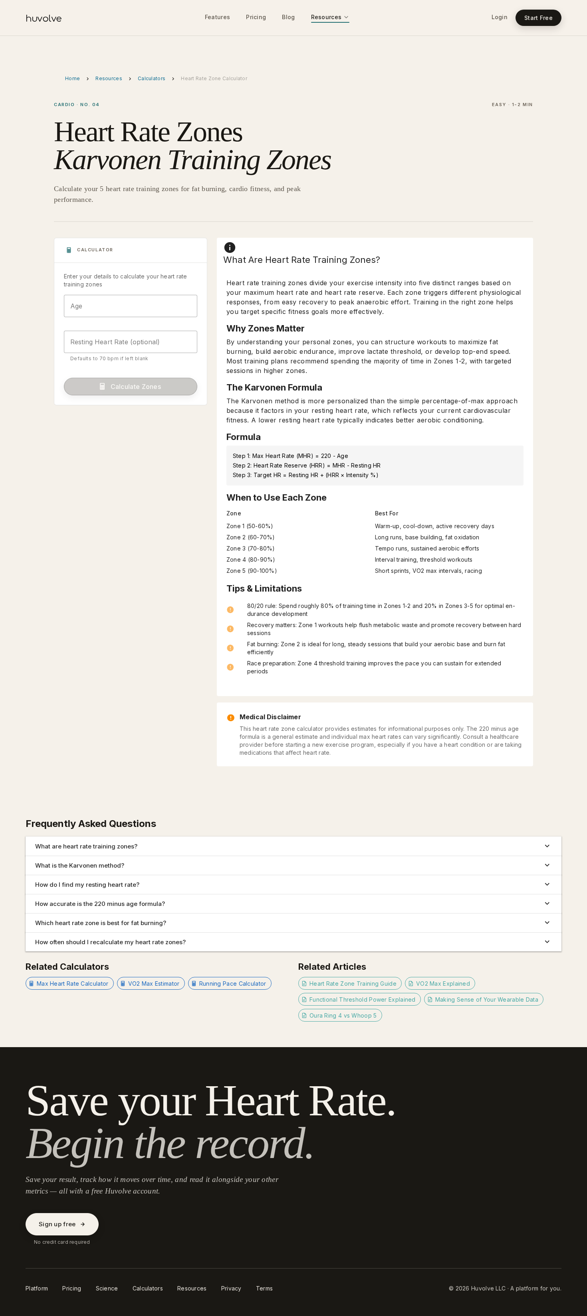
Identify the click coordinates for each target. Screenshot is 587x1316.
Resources (326, 17)
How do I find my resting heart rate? (87, 884)
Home (72, 78)
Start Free (538, 17)
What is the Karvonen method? (79, 865)
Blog (288, 17)
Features (217, 17)
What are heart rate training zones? (86, 846)
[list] (375, 638)
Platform (37, 1288)
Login (500, 17)
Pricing (256, 17)
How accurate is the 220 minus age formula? (100, 904)
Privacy (231, 1288)
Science (107, 1288)
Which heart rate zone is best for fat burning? (100, 923)
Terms (264, 1288)
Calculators (151, 78)
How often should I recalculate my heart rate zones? (110, 942)
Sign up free (57, 1224)
